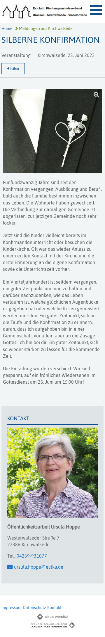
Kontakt (54, 607)
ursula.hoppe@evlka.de (38, 567)
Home (7, 28)
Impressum (11, 607)
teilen (14, 69)
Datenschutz (34, 607)
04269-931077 (32, 555)
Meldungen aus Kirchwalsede (45, 28)
